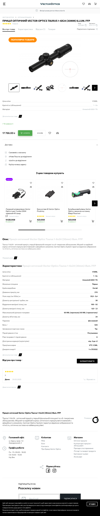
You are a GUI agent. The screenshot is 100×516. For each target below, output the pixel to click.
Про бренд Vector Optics (51, 449)
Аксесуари (78, 457)
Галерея (51, 29)
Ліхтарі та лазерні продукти (85, 451)
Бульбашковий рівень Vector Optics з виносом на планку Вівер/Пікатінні (79, 211)
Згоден (92, 504)
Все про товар (8, 29)
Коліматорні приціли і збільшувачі (82, 445)
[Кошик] (95, 4)
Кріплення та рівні (81, 454)
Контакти (45, 446)
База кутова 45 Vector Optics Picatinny (48, 210)
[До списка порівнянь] (31, 187)
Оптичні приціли (80, 441)
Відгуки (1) (40, 29)
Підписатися (70, 498)
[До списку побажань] (50, 133)
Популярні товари (22, 39)
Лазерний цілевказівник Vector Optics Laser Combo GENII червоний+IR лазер (18, 211)
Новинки (9, 179)
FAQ (43, 441)
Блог (43, 444)
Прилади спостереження (83, 448)
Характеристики (25, 29)
